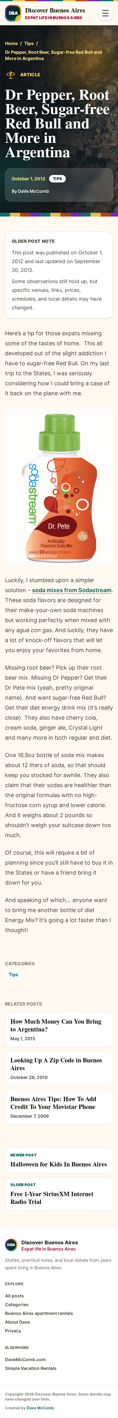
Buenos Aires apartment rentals (39, 1313)
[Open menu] (105, 13)
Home (11, 43)
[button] (59, 486)
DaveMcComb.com (25, 1359)
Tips (29, 43)
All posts (14, 1295)
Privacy (13, 1330)
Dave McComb (40, 1408)
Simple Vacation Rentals (31, 1368)
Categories (17, 1304)
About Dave (17, 1322)
